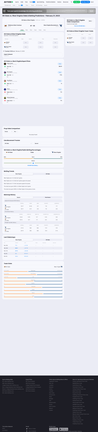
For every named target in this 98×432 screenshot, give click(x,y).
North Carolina (52, 406)
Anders (8, 88)
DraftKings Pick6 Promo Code (79, 410)
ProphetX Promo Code (77, 396)
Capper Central (10, 63)
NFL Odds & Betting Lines (8, 381)
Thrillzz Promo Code (77, 421)
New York (51, 383)
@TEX (16, 250)
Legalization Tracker (53, 381)
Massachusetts (52, 402)
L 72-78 (26, 245)
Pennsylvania (52, 394)
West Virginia (57, 152)
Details (22, 29)
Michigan (51, 398)
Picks (31, 29)
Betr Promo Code (76, 416)
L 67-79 (26, 248)
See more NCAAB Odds (79, 25)
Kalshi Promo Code (77, 390)
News (27, 29)
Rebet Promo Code (77, 417)
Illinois (50, 396)
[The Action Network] (8, 2)
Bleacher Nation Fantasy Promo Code (81, 414)
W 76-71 (26, 253)
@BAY (16, 248)
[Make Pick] (7, 68)
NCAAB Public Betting (32, 165)
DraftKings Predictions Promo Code (80, 394)
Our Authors (5, 430)
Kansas (50, 404)
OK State (10, 152)
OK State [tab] (48, 173)
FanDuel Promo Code (77, 400)
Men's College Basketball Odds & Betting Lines (12, 387)
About (3, 428)
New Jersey (51, 392)
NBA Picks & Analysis (30, 383)
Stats (45, 29)
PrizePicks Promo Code (78, 423)
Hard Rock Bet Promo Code (79, 406)
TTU (16, 245)
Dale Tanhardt (9, 71)
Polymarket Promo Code (78, 387)
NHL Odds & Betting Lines (8, 392)
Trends (40, 29)
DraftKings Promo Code (78, 398)
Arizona (50, 389)
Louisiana (51, 385)
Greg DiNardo (9, 80)
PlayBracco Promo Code (78, 419)
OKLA (16, 256)
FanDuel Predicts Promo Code (79, 389)
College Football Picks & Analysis (33, 385)
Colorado (51, 390)
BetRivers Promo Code (77, 408)
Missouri (51, 408)
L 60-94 (26, 250)
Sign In (92, 1)
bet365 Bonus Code (77, 385)
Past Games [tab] (47, 197)
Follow (60, 63)
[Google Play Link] (63, 429)
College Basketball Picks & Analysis (33, 387)
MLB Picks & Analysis (30, 389)
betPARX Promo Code (77, 404)
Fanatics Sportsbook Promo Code (80, 381)
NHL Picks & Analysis (30, 390)
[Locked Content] (33, 163)
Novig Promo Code (77, 392)
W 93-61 (26, 256)
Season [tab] (18, 197)
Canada (51, 410)
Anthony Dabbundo (10, 97)
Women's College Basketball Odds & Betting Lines (13, 389)
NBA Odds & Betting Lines (8, 383)
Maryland (51, 387)
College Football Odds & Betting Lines (10, 385)
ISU (16, 253)
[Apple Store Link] (53, 429)
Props (35, 29)
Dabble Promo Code (77, 412)
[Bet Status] (5, 66)
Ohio (50, 400)
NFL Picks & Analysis (30, 381)
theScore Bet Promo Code (78, 402)
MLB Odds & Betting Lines (8, 390)
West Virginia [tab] (18, 173)
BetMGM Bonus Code (77, 383)
